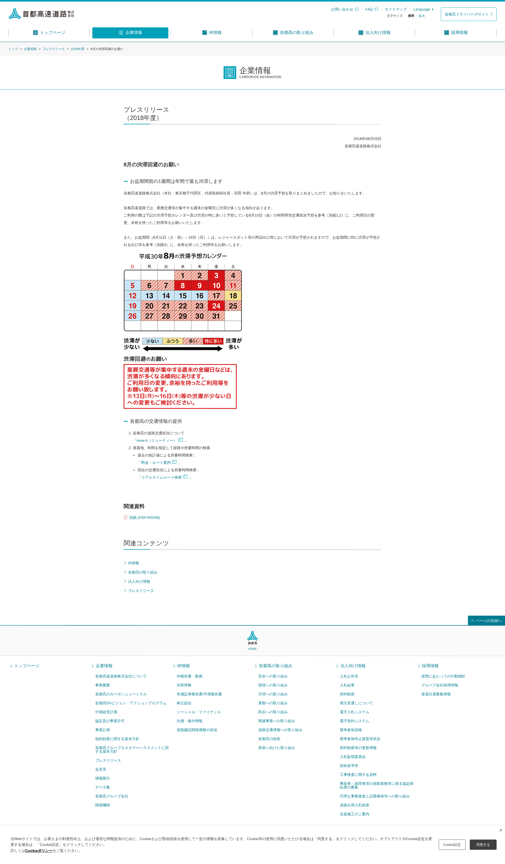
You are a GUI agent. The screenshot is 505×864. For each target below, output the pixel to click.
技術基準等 (349, 765)
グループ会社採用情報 (439, 685)
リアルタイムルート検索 (161, 477)
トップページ (26, 666)
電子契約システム (354, 721)
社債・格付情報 (190, 721)
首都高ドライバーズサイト (467, 14)
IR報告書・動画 (190, 676)
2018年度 (77, 49)
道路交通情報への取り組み (280, 730)
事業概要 (102, 685)
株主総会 (184, 703)
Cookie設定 (452, 845)
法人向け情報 (353, 666)
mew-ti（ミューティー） (157, 441)
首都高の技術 (269, 739)
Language (421, 9)
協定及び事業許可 (110, 721)
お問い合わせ (342, 9)
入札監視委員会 (353, 757)
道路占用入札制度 (354, 805)
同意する (483, 845)
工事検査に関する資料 (358, 774)
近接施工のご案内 (354, 814)
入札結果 (347, 685)
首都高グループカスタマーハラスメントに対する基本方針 (132, 750)
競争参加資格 (351, 730)
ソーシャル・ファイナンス (199, 712)
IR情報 (183, 666)
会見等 (100, 769)
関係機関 (102, 805)
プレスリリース (54, 49)
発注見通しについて (356, 703)
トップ (13, 49)
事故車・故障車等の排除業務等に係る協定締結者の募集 (376, 785)
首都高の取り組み (275, 666)
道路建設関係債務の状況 (197, 730)
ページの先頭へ (489, 621)
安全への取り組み (273, 676)
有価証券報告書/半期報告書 (199, 694)
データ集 (102, 787)
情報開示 (102, 778)
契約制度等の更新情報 (358, 748)
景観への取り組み (273, 703)
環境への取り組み (273, 685)
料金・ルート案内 (156, 463)
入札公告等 (349, 676)
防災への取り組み (273, 712)
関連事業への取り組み (276, 721)
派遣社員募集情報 (436, 694)
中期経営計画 (106, 712)
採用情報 (430, 666)
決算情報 (184, 685)
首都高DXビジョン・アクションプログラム (130, 703)
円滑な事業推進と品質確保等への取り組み (375, 796)
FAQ (369, 9)
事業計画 (102, 730)
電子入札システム (354, 712)
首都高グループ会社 (111, 796)
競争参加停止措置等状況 (360, 739)
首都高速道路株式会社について (121, 676)
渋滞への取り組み (273, 694)
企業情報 (30, 49)
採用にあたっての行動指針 (443, 676)
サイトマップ (396, 9)
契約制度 (347, 694)
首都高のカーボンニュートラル (121, 694)
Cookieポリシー (39, 850)
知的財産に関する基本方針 (117, 739)
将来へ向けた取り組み (276, 748)
